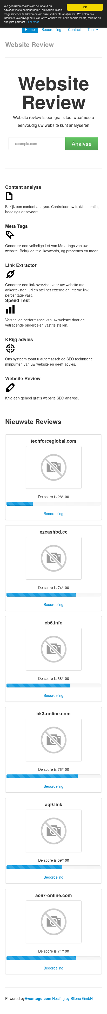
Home (30, 29)
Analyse (82, 143)
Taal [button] (92, 29)
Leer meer (32, 22)
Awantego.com (38, 998)
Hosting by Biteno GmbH (72, 998)
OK (85, 7)
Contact (74, 29)
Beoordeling (51, 29)
